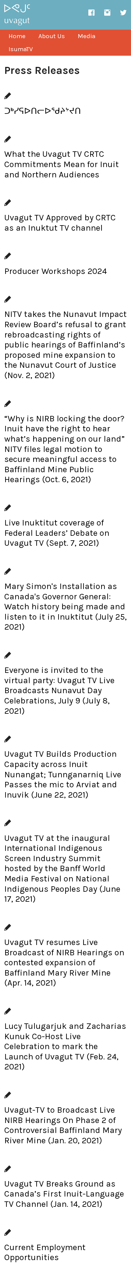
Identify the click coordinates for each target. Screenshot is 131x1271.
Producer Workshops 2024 (55, 271)
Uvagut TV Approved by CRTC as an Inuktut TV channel (60, 222)
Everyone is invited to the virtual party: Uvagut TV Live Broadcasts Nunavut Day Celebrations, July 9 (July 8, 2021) (59, 690)
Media (86, 36)
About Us (51, 36)
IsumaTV (21, 49)
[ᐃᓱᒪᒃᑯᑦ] (17, 25)
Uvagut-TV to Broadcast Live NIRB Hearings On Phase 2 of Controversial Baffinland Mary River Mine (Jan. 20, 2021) (63, 1125)
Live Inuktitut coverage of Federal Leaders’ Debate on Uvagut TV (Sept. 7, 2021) (56, 533)
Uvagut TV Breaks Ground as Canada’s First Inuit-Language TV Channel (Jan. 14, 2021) (64, 1194)
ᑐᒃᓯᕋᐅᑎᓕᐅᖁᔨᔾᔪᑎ (42, 111)
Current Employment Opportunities (45, 1252)
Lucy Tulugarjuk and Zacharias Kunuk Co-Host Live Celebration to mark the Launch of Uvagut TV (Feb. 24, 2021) (65, 1046)
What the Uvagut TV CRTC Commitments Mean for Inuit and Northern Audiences (61, 164)
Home (17, 36)
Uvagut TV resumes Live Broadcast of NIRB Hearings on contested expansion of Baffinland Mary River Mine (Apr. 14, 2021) (64, 962)
